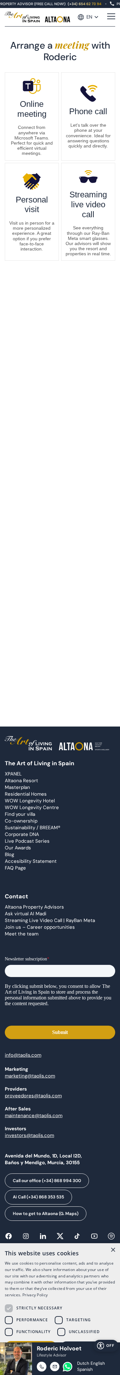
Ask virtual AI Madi (25, 913)
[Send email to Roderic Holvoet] (55, 1366)
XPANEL (13, 774)
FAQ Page (15, 868)
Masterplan (17, 787)
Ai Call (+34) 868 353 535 (38, 1197)
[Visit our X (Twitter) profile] (60, 1238)
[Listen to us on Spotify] (111, 1238)
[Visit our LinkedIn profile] (43, 1238)
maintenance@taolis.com (33, 1115)
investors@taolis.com (29, 1135)
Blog (9, 854)
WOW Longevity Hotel (30, 801)
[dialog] (60, 1309)
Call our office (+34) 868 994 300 (47, 1180)
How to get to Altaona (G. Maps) (45, 1213)
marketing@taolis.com (30, 1076)
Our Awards (18, 848)
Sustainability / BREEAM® (32, 827)
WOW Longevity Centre (32, 807)
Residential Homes (26, 794)
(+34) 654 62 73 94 (83, 4)
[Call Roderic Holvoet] (41, 1366)
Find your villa (20, 814)
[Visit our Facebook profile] (8, 1238)
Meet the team (21, 934)
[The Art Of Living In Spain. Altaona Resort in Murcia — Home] (37, 17)
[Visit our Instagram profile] (26, 1238)
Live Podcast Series (27, 841)
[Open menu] (111, 17)
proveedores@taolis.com (33, 1096)
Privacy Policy (35, 1295)
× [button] (112, 1250)
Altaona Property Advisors (34, 907)
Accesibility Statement (31, 861)
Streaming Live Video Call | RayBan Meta (50, 920)
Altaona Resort (21, 780)
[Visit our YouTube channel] (94, 1238)
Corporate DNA (22, 834)
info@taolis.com (23, 1055)
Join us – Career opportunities (40, 927)
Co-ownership (21, 821)
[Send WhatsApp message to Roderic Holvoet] (67, 1366)
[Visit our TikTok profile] (77, 1238)
